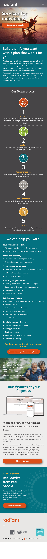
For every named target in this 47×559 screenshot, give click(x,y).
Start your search (14, 505)
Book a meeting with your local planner (23, 352)
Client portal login (22, 461)
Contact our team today (15, 25)
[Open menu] (43, 4)
